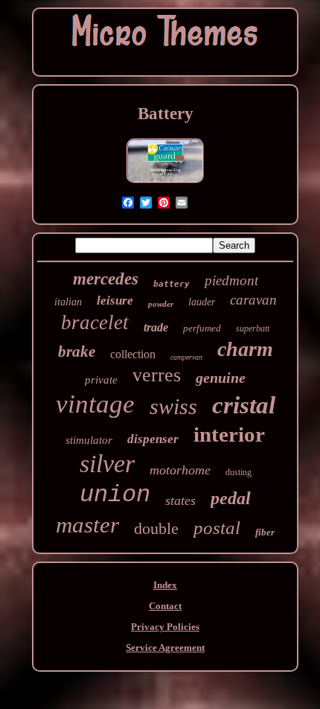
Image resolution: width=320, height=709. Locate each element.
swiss (173, 406)
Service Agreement (165, 647)
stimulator (88, 440)
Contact (165, 605)
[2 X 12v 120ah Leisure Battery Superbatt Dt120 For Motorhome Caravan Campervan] (165, 182)
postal (216, 528)
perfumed (202, 328)
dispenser (153, 439)
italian (68, 302)
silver (107, 463)
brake (76, 351)
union (115, 495)
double (156, 528)
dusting (238, 472)
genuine (221, 377)
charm (245, 348)
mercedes (105, 279)
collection (133, 354)
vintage (95, 404)
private (101, 380)
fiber (265, 532)
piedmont (231, 280)
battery (171, 284)
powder (160, 303)
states (180, 500)
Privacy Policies (165, 626)
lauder (201, 302)
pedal (231, 498)
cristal (243, 405)
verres (156, 375)
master (87, 525)
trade (156, 327)
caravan (253, 300)
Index (165, 585)
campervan (186, 357)
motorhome (180, 469)
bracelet (95, 322)
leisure (115, 300)
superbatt (252, 328)
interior (229, 434)
